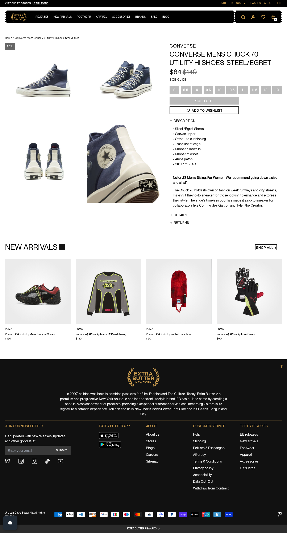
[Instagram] (34, 461)
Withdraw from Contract (211, 488)
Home (8, 38)
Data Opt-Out (203, 482)
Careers (152, 455)
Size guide (178, 79)
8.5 (185, 90)
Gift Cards (247, 468)
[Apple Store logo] (108, 435)
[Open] (10, 523)
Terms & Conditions (207, 461)
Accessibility (202, 475)
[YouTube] (60, 461)
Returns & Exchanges (209, 448)
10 (219, 90)
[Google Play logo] (110, 444)
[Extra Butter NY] (18, 17)
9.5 (208, 90)
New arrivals (249, 441)
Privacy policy (203, 468)
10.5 (231, 90)
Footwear (247, 448)
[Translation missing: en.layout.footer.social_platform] (7, 461)
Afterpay (199, 455)
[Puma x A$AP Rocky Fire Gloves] (249, 302)
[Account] (253, 17)
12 (265, 90)
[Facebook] (21, 461)
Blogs (150, 448)
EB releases (249, 434)
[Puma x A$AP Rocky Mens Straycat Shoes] (38, 302)
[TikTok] (47, 461)
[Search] (243, 17)
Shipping (199, 441)
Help (196, 434)
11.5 (254, 90)
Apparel (246, 455)
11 (243, 90)
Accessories (249, 461)
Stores (151, 441)
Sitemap (152, 461)
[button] (143, 529)
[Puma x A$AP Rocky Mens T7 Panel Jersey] (108, 302)
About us (152, 434)
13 (277, 90)
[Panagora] (280, 514)
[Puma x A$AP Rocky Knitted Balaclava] (179, 302)
